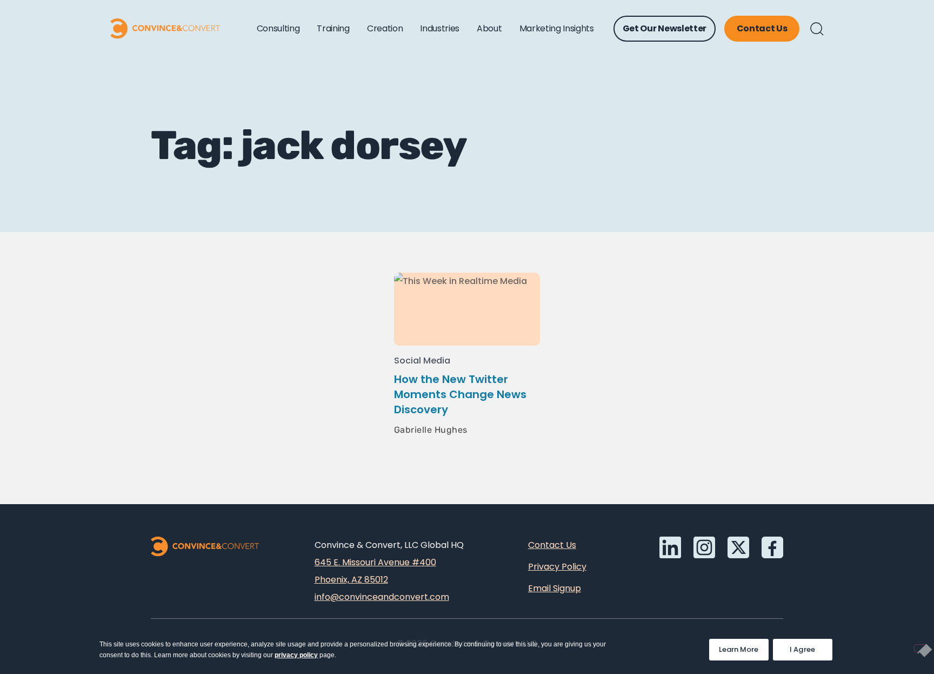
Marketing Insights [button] (556, 28)
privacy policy (296, 655)
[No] (920, 648)
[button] (817, 29)
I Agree (803, 649)
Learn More (744, 647)
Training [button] (333, 28)
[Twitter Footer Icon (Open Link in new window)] (738, 547)
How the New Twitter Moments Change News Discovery (460, 394)
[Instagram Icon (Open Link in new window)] (704, 547)
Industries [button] (439, 28)
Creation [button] (385, 28)
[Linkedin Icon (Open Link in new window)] (670, 547)
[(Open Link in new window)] (772, 547)
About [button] (489, 28)
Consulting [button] (278, 28)
